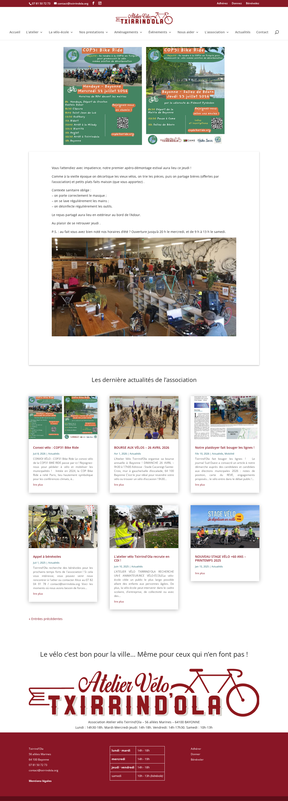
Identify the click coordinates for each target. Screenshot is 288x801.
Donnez (237, 3)
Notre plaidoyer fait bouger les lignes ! (224, 447)
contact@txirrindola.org (43, 770)
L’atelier (32, 32)
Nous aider (186, 32)
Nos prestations (91, 32)
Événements (157, 32)
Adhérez (222, 3)
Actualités (242, 32)
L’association (215, 32)
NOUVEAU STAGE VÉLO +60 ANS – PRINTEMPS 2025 (220, 558)
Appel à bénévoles (47, 556)
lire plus (38, 484)
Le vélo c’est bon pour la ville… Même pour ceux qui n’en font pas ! (144, 655)
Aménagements (126, 32)
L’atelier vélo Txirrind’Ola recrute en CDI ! (141, 558)
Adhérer (196, 749)
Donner (195, 754)
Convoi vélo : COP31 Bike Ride (56, 447)
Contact (262, 32)
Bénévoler (197, 759)
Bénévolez (252, 3)
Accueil (14, 32)
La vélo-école (59, 32)
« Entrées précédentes (46, 619)
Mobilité (229, 453)
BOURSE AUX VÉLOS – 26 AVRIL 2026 (141, 447)
